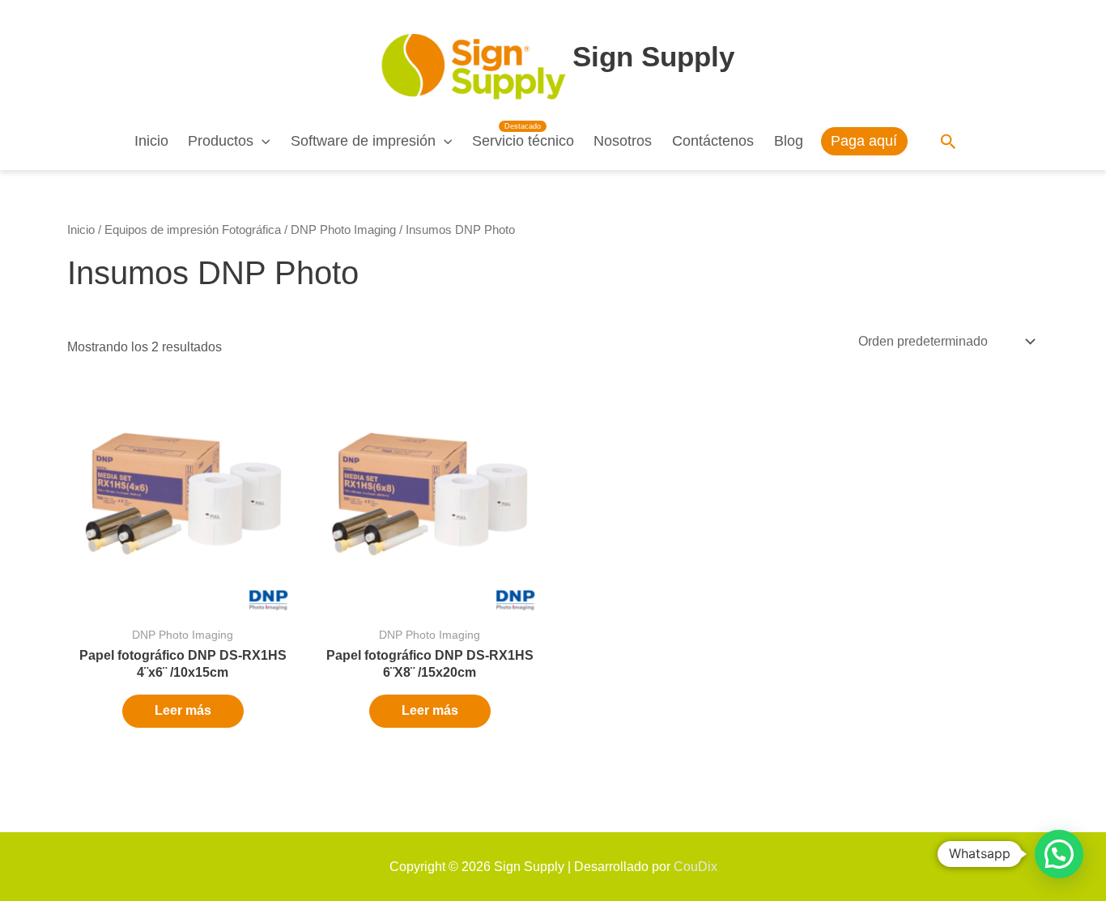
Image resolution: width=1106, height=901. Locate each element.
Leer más (183, 710)
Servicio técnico (523, 141)
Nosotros (622, 141)
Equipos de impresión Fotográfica (192, 229)
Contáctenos (713, 141)
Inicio (151, 141)
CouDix (695, 866)
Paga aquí (864, 141)
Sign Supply (653, 56)
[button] (261, 141)
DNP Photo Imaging (343, 229)
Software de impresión (363, 141)
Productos (220, 141)
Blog (788, 141)
